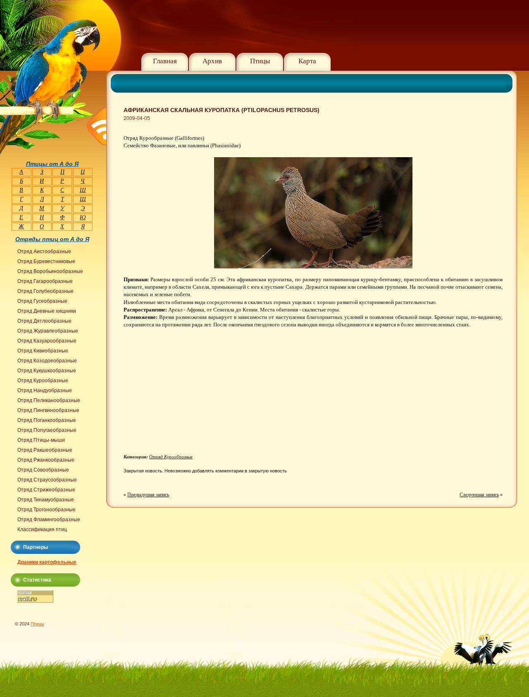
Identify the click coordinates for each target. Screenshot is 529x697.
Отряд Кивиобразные (42, 351)
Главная (165, 61)
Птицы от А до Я (52, 163)
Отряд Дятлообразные (44, 321)
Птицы (260, 61)
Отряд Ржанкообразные (45, 460)
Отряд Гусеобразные (42, 301)
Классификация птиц (42, 529)
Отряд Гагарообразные (45, 281)
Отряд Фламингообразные (48, 519)
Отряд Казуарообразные (46, 341)
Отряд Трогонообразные (46, 510)
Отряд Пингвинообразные (48, 410)
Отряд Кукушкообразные (46, 371)
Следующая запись (479, 495)
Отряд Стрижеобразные (46, 490)
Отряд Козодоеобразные (47, 361)
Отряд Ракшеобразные (44, 450)
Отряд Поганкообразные (46, 420)
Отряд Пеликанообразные (48, 400)
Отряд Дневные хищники (46, 311)
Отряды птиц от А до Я (52, 239)
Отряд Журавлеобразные (47, 331)
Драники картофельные (46, 562)
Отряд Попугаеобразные (46, 430)
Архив (212, 61)
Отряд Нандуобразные (44, 390)
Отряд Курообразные (171, 456)
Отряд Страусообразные (47, 480)
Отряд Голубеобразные (45, 291)
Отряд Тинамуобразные (45, 500)
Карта (307, 61)
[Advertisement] (193, 394)
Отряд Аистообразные (44, 251)
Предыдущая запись (148, 495)
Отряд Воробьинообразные (50, 271)
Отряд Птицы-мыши (41, 440)
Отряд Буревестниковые (46, 261)
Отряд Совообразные (43, 470)
